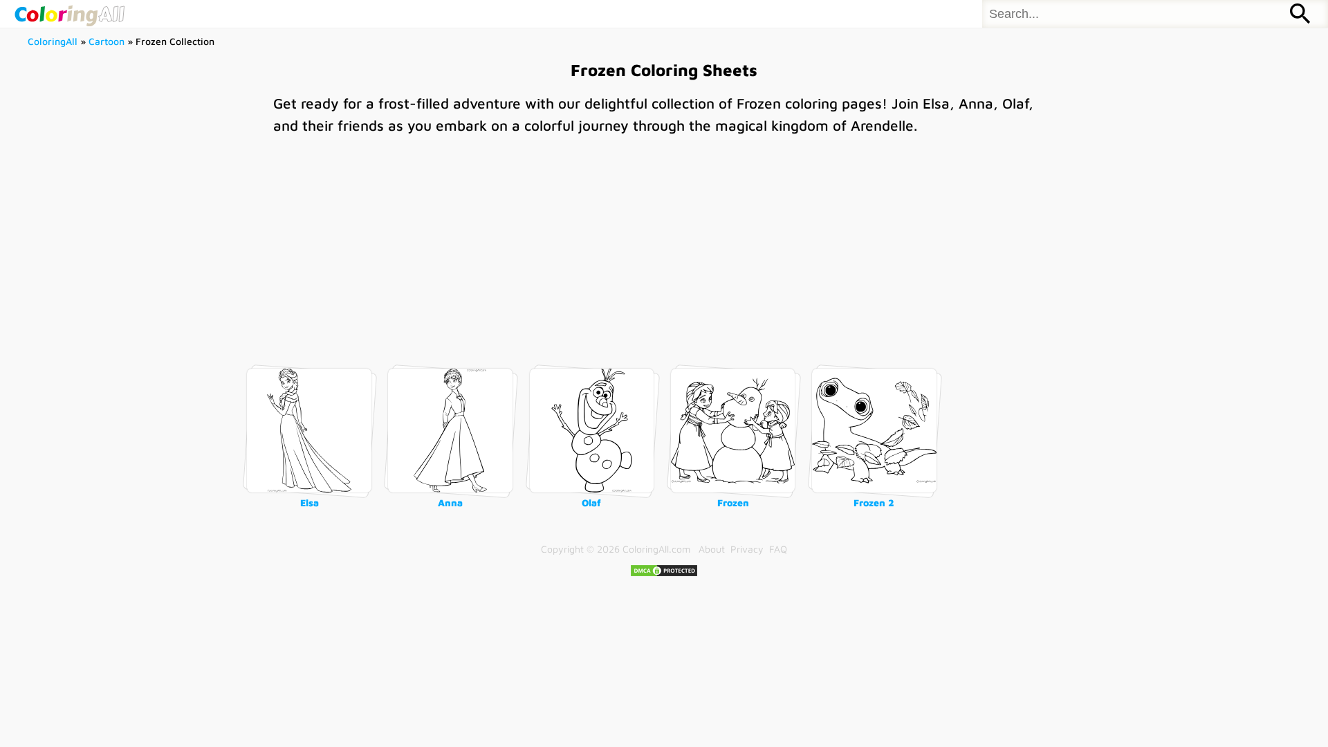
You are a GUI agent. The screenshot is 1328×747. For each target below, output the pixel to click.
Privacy (747, 549)
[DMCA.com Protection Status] (664, 574)
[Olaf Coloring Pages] (592, 430)
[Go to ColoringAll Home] (69, 14)
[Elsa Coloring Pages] (309, 430)
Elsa (309, 502)
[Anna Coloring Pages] (450, 430)
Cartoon (106, 41)
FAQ (778, 549)
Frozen (733, 502)
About (712, 549)
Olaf (591, 502)
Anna (450, 502)
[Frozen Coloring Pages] (733, 430)
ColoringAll (52, 41)
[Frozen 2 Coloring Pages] (874, 430)
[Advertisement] (664, 243)
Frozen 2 (874, 502)
